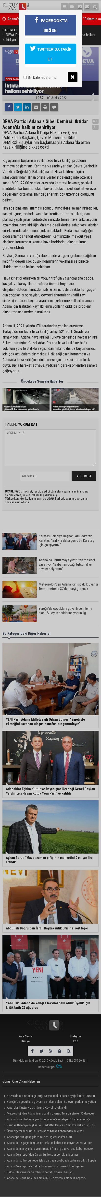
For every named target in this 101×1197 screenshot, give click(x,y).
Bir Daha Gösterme (42, 77)
